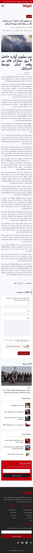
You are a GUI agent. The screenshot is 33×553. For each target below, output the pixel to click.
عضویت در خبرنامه (16, 475)
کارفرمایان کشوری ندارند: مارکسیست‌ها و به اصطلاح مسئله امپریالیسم (13, 447)
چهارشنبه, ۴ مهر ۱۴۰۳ (23, 74)
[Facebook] (22, 543)
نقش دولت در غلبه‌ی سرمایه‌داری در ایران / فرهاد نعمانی (13, 418)
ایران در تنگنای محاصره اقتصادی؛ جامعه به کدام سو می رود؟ (14, 441)
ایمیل (28, 310)
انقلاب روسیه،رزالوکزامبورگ (17, 405)
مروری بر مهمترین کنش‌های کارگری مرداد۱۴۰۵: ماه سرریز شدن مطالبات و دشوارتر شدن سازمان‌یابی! (16, 391)
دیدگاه (28, 318)
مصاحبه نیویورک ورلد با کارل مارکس (15, 454)
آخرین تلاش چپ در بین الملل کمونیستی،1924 (13, 424)
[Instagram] (18, 543)
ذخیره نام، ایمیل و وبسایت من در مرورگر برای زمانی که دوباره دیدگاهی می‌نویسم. (15, 340)
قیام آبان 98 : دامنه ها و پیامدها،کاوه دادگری (13, 411)
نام (29, 303)
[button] (22, 283)
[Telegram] (27, 543)
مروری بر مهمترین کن (26, 1)
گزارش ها (29, 16)
